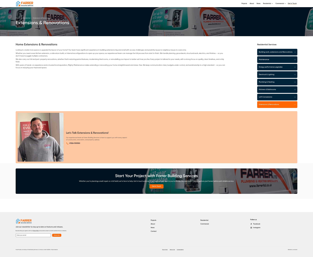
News (258, 3)
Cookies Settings (180, 249)
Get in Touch (292, 3)
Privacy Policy (165, 249)
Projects (244, 3)
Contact (153, 231)
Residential (204, 220)
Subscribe (57, 235)
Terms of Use (172, 249)
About (252, 3)
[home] (25, 3)
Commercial (204, 224)
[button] (268, 3)
